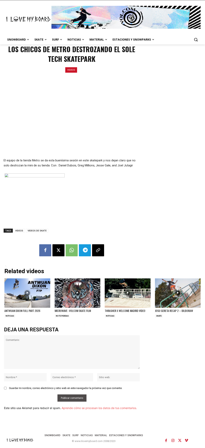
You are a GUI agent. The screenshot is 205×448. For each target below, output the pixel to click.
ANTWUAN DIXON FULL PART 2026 (22, 311)
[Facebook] (45, 250)
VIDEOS (71, 70)
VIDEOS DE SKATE (37, 230)
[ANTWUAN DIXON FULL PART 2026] (27, 293)
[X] (58, 250)
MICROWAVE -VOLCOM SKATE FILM (73, 311)
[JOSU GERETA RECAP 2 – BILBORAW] (178, 293)
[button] (196, 39)
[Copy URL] (98, 250)
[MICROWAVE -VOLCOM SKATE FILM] (77, 293)
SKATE (159, 316)
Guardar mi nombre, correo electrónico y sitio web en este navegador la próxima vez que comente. (65, 388)
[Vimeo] (186, 440)
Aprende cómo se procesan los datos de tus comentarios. (99, 408)
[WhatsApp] (72, 250)
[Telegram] (85, 250)
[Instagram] (173, 440)
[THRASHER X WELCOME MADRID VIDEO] (128, 293)
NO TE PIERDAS (62, 316)
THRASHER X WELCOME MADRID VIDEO (125, 311)
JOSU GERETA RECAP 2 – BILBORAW (174, 311)
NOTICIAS (10, 316)
